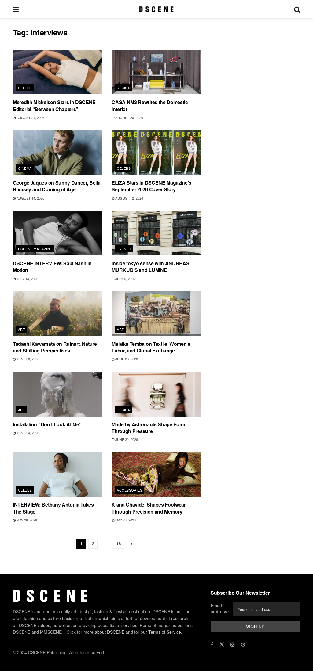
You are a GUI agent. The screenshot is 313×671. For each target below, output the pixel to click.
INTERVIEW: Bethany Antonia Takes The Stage (53, 508)
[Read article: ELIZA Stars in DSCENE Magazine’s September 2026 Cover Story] (156, 152)
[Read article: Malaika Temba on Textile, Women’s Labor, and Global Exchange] (156, 313)
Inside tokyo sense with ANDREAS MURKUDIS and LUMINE (150, 266)
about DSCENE (109, 632)
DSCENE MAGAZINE (35, 248)
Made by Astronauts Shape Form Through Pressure (148, 428)
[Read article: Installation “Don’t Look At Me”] (57, 394)
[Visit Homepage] (156, 9)
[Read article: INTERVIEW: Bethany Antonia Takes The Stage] (57, 474)
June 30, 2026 (27, 358)
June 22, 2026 (126, 439)
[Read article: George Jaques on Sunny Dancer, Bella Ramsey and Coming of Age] (57, 152)
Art (21, 329)
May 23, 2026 (125, 520)
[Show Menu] (16, 9)
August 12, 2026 (128, 198)
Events (124, 248)
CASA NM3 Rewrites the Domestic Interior (150, 105)
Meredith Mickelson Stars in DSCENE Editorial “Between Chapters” (54, 105)
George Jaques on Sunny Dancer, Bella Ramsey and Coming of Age (56, 186)
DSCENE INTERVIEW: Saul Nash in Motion (52, 266)
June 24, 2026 (27, 432)
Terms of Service (164, 632)
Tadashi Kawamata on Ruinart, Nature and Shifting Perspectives (55, 347)
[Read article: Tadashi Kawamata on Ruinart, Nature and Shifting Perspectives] (57, 313)
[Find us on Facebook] (212, 644)
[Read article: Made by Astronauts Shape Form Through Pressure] (156, 394)
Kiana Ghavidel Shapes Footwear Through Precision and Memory (149, 508)
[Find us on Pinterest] (243, 644)
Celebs (25, 87)
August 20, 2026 (128, 117)
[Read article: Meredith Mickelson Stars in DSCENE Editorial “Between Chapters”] (57, 72)
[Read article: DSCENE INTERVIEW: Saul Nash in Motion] (57, 233)
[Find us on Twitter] (221, 644)
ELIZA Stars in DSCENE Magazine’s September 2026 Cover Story (151, 186)
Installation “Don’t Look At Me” (47, 424)
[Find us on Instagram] (232, 644)
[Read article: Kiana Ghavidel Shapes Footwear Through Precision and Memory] (156, 474)
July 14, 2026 (27, 278)
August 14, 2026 (30, 198)
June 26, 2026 (126, 358)
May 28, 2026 (26, 520)
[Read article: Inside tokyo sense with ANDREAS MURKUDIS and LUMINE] (156, 233)
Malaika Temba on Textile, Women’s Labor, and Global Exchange (151, 347)
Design (124, 87)
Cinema (25, 168)
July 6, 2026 (124, 278)
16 (118, 544)
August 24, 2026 (30, 117)
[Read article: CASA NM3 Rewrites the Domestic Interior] (156, 72)
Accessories (129, 490)
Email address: (220, 608)
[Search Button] (297, 9)
